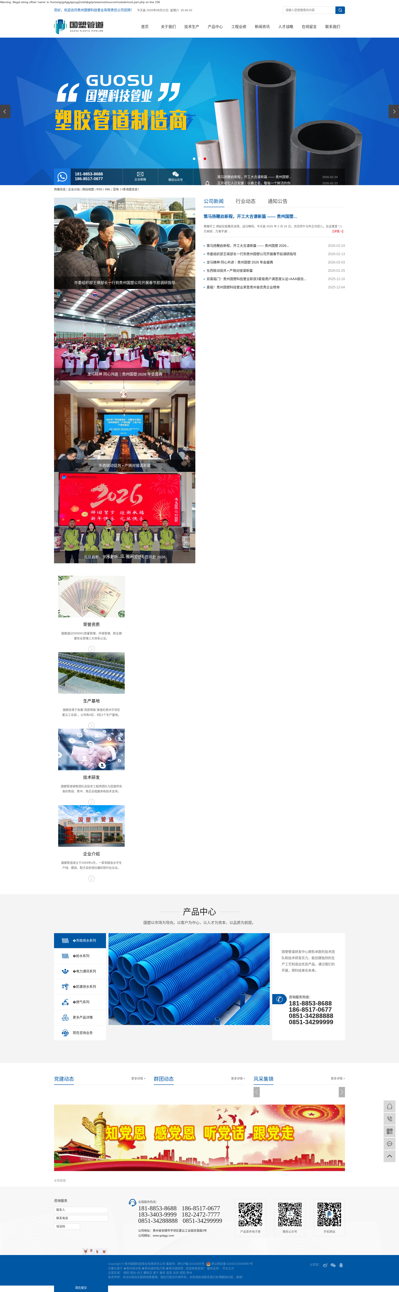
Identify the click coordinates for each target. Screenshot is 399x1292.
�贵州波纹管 (174, 1268)
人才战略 (285, 27)
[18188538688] (389, 1119)
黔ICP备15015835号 (191, 1263)
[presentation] (5, 111)
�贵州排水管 (132, 1268)
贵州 (189, 1272)
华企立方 (228, 1268)
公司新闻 (214, 201)
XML (108, 189)
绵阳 (126, 1272)
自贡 (176, 1272)
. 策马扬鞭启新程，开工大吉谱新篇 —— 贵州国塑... (277, 177)
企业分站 (74, 189)
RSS (99, 189)
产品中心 (215, 27)
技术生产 (191, 27)
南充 (133, 1272)
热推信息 (60, 189)
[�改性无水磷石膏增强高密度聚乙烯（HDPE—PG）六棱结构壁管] (189, 979)
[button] (194, 159)
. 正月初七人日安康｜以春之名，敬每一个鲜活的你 (277, 183)
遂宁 (156, 1272)
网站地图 (88, 189)
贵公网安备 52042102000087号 (232, 1263)
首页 (145, 27)
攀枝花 (147, 1272)
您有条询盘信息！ (126, 189)
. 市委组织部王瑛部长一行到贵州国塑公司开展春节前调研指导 (277, 189)
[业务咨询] (389, 1106)
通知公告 (278, 201)
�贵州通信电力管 (153, 1268)
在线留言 (309, 27)
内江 (140, 1272)
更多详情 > (138, 1078)
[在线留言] (389, 1144)
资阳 (182, 1272)
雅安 (162, 1272)
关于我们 (168, 27)
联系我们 (332, 27)
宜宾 (169, 1272)
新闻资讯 (262, 27)
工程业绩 (238, 27)
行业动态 (246, 201)
